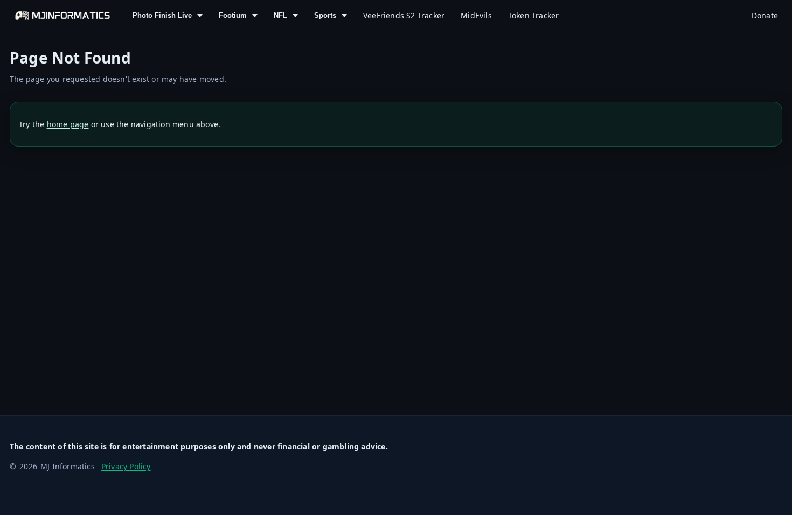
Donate (765, 15)
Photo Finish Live (162, 15)
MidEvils (476, 15)
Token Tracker (533, 15)
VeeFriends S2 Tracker (403, 15)
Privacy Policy (126, 466)
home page (68, 124)
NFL (280, 15)
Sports (325, 15)
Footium (233, 15)
